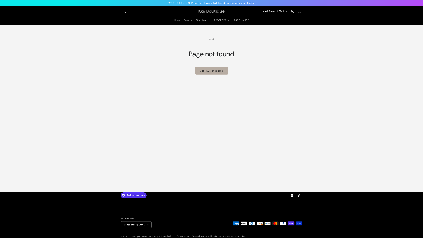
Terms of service (199, 236)
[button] (124, 11)
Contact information (236, 236)
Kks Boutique (135, 236)
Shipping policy (217, 236)
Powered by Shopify (149, 236)
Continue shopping (211, 71)
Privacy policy (183, 236)
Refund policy (167, 236)
